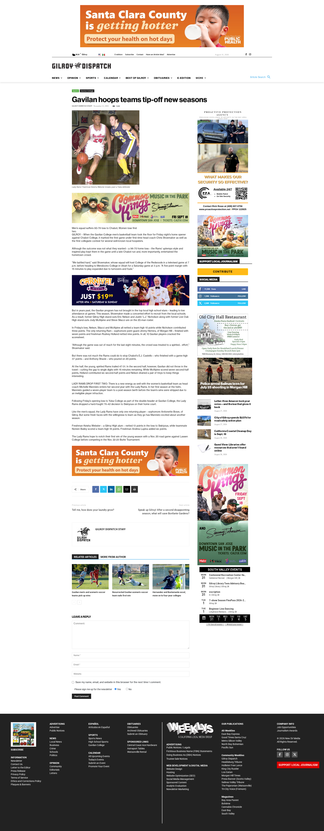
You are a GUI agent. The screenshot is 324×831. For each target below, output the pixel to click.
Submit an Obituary (137, 734)
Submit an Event (96, 763)
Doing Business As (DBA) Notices (183, 755)
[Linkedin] (111, 489)
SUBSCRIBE (17, 749)
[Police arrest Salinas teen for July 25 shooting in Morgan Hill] (224, 376)
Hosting (170, 772)
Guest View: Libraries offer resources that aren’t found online (230, 447)
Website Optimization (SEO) (180, 775)
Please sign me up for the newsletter (93, 689)
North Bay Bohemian (232, 744)
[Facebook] (246, 55)
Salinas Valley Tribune (233, 782)
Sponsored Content (176, 782)
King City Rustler (230, 768)
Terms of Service (19, 777)
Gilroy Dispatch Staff (82, 106)
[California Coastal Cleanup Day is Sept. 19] (204, 434)
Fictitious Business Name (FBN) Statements (189, 751)
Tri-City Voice (228, 789)
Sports (75, 91)
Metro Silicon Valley (232, 740)
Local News (56, 741)
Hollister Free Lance (232, 765)
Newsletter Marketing (177, 789)
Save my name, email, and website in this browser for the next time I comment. (118, 682)
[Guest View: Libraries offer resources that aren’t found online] (204, 448)
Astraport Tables (136, 748)
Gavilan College (87, 91)
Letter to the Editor (20, 767)
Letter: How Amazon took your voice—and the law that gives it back (232, 404)
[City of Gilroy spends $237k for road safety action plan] (204, 421)
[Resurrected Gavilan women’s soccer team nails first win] (130, 576)
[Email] (126, 489)
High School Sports (98, 741)
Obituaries (132, 727)
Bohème (226, 803)
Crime (53, 748)
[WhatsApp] (119, 489)
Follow (242, 296)
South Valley (228, 813)
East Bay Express (231, 734)
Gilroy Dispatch (229, 758)
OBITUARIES (134, 724)
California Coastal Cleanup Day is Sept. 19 (232, 432)
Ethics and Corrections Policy (26, 781)
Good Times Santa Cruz (234, 737)
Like (244, 289)
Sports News (95, 738)
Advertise (54, 727)
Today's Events (96, 759)
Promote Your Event (98, 766)
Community (56, 766)
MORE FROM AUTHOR (113, 556)
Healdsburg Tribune (232, 762)
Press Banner (229, 779)
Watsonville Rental (136, 752)
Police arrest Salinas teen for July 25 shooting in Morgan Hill (223, 385)
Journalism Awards (287, 730)
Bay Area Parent (230, 800)
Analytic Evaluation (176, 785)
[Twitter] (103, 489)
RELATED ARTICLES (85, 556)
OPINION (54, 763)
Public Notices (57, 730)
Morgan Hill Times (231, 775)
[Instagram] (250, 55)
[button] (261, 77)
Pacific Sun (227, 747)
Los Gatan (227, 772)
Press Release (18, 771)
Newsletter (16, 760)
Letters (53, 773)
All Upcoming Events (99, 756)
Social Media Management (180, 779)
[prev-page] (74, 602)
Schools (54, 752)
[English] (100, 54)
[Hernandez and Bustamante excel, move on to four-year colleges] (171, 576)
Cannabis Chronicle (232, 807)
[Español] (104, 54)
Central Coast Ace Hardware (142, 745)
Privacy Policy (18, 774)
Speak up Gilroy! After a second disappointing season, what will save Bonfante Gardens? (163, 511)
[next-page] (79, 602)
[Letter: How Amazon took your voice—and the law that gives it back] (204, 404)
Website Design (174, 769)
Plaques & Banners (21, 784)
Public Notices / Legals (178, 747)
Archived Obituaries (137, 730)
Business (54, 745)
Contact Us (16, 764)
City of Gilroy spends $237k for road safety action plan (232, 419)
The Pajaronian (229, 785)
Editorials (54, 769)
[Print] (134, 489)
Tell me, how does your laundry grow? (93, 509)
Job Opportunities (286, 727)
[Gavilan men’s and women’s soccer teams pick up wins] (90, 576)
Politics (53, 755)
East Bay (226, 810)
